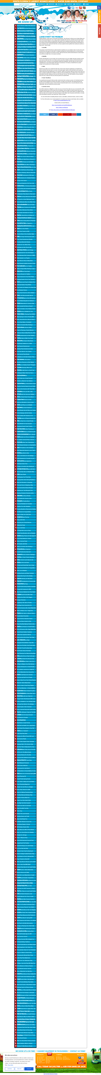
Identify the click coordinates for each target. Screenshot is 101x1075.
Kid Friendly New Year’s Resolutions (25, 442)
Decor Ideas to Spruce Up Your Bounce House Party (26, 107)
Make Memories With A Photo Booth (25, 829)
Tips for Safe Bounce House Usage (25, 169)
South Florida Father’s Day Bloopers (25, 979)
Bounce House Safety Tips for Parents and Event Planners (26, 149)
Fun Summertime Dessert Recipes (25, 487)
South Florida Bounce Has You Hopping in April (26, 911)
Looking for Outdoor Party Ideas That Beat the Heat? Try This (25, 48)
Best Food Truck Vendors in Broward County (25, 994)
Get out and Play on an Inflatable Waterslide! (24, 406)
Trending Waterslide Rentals (23, 242)
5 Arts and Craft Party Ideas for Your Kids (26, 901)
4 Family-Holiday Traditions (23, 941)
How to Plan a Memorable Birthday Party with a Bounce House (26, 144)
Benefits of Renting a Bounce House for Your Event (26, 173)
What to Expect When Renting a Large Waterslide (26, 270)
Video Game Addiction (22, 765)
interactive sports (50, 1056)
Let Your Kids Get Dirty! (22, 848)
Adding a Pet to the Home (23, 562)
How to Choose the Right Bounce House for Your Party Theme (26, 40)
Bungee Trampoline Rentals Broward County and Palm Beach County (25, 999)
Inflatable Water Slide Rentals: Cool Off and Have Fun (26, 139)
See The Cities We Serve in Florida (50, 1073)
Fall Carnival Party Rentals (23, 354)
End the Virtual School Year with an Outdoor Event (25, 398)
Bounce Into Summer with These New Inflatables (25, 390)
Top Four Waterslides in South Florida (26, 1014)
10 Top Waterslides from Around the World (25, 673)
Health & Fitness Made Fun (23, 797)
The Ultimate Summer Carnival (24, 968)
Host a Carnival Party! (22, 541)
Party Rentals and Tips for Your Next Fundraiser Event (25, 1023)
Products (42, 4)
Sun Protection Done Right (23, 640)
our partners (59, 1059)
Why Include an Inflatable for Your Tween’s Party (25, 312)
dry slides (40, 1061)
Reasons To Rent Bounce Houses (24, 1046)
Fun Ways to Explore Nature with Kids (26, 469)
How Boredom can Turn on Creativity (25, 437)
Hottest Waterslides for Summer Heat (25, 303)
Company (69, 4)
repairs (48, 1062)
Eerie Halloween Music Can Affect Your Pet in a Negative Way (26, 203)
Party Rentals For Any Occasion (24, 423)
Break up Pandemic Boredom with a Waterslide (25, 494)
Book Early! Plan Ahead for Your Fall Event (25, 729)
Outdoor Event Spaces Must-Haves (25, 340)
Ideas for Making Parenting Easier (25, 792)
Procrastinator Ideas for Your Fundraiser (26, 949)
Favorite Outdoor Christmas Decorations (26, 185)
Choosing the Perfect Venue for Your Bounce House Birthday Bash (25, 128)
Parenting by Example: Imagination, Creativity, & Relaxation (25, 879)
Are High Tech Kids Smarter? (24, 803)
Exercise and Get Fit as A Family (24, 677)
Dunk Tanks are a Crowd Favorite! (25, 378)
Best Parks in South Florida (23, 722)
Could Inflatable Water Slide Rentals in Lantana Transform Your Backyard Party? (26, 45)
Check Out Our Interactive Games (24, 618)
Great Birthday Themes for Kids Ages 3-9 (26, 535)
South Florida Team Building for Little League (26, 978)
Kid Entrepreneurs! (21, 720)
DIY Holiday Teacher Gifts (23, 827)
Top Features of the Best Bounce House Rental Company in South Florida (26, 29)
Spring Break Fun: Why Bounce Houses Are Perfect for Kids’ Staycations (26, 93)
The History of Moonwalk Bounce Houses (26, 989)
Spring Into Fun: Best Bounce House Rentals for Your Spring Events (25, 99)
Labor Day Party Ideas (22, 733)
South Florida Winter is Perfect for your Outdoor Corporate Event (26, 433)
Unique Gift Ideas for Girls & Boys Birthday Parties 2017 (25, 884)
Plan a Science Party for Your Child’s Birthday (25, 908)
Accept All (29, 1068)
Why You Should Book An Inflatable (25, 832)
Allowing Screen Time (22, 463)
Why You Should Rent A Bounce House (26, 1040)
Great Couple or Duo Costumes (24, 706)
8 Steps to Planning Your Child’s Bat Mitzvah (25, 927)
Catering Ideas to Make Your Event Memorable (25, 339)
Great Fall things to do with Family (25, 845)
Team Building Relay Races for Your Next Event (26, 1004)
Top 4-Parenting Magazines (23, 784)
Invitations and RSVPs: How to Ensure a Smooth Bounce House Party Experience (26, 101)
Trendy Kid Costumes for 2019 (24, 589)
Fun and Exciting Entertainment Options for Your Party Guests (26, 123)
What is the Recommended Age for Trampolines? (25, 296)
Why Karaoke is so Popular (23, 258)
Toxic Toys (19, 811)
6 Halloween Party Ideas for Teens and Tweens (26, 195)
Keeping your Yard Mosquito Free (25, 490)
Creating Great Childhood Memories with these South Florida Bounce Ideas (26, 881)
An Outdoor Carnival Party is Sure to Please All (25, 441)
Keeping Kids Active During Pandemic (26, 479)
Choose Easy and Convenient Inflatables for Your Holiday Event (26, 190)
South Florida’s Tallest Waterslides (25, 869)
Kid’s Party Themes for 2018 (23, 789)
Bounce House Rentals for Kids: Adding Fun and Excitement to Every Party (26, 141)
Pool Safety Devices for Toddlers (24, 266)
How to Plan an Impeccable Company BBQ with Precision (25, 1012)
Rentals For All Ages (22, 835)
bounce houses (41, 1056)
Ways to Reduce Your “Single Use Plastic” (25, 612)
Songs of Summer (21, 599)
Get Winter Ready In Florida (23, 824)
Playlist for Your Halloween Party (24, 960)
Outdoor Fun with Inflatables (23, 506)
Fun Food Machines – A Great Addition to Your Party (26, 689)
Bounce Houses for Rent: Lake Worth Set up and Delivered (26, 996)
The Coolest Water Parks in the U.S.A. (26, 661)
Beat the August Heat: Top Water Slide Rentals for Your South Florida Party (26, 67)
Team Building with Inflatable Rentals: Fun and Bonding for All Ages (26, 133)
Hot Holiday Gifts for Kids (23, 453)
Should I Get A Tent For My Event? (25, 851)
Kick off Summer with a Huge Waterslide (26, 629)
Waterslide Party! (21, 525)
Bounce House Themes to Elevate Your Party (26, 155)
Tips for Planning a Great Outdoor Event (26, 383)
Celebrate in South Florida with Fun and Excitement (26, 53)
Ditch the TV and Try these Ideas (24, 648)
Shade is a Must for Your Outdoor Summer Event (25, 382)
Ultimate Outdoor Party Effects (24, 284)
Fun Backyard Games (22, 290)
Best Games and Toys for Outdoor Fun (26, 282)
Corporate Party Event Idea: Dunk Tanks (26, 1027)
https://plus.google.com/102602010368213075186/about (63, 109)
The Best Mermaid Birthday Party (24, 794)
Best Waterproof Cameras (23, 762)
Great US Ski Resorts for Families (25, 674)
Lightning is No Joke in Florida (24, 602)
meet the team (67, 1059)
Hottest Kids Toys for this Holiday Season (25, 577)
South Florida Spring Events (23, 778)
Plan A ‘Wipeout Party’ (22, 837)
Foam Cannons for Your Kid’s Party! (25, 276)
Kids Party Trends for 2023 (23, 231)
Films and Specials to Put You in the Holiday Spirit (25, 184)
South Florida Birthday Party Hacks (25, 981)
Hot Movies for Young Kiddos (24, 511)
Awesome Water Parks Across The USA (26, 749)
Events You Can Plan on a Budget (25, 786)
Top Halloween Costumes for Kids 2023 (26, 207)
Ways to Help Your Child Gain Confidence (24, 515)
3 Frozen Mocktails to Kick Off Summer (26, 298)
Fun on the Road (21, 527)
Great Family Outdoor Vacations (24, 632)
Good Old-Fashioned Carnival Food (25, 840)
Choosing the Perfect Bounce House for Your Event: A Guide (26, 152)
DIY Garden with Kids (22, 543)
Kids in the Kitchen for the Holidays (25, 455)
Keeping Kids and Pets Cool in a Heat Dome (25, 227)
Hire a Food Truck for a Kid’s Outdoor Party (25, 294)
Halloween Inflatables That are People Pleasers (25, 206)
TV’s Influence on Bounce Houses (25, 965)
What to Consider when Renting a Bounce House (25, 547)
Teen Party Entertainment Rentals (24, 239)
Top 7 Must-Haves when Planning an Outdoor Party (25, 430)
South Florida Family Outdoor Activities (26, 586)
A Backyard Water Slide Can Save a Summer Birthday (25, 374)
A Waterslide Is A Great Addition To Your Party (26, 772)
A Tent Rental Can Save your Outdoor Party (25, 395)
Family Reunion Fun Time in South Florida (25, 897)
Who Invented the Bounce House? (25, 306)
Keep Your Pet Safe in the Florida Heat (26, 645)
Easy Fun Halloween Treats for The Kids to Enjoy (26, 713)
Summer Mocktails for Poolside (24, 503)
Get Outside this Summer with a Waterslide (24, 499)
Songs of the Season (22, 180)
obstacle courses (41, 1062)
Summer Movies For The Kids (24, 754)
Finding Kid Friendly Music (23, 501)
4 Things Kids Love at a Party (24, 530)
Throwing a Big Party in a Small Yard (25, 370)
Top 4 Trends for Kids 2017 (23, 859)
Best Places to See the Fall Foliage (25, 250)
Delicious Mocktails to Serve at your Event (25, 403)
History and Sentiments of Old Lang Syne (25, 176)
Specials (60, 4)
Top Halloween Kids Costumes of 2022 (26, 255)
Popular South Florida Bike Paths (25, 594)
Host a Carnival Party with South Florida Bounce (26, 710)
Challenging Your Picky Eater (24, 477)
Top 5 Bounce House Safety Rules (25, 260)
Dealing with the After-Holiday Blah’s (25, 931)
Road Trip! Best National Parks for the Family (25, 625)
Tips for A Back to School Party (24, 952)
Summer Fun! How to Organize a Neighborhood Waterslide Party (24, 224)
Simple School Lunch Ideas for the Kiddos (25, 561)
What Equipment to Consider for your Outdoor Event (25, 459)
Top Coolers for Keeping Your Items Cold (26, 287)
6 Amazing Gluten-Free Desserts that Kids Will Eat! (25, 660)
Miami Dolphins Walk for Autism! (24, 1043)
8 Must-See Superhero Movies (24, 634)
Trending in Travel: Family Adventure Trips (25, 558)
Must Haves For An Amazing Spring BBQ (26, 773)
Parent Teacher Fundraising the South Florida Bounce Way (26, 929)
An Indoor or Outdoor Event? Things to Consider (26, 366)
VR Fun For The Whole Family (24, 752)
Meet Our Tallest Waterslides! (24, 682)
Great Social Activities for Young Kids (26, 567)
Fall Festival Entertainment (23, 346)
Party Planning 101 (21, 776)
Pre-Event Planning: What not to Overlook (24, 368)
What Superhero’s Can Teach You (25, 947)
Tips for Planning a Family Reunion (25, 330)
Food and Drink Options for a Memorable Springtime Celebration (26, 104)
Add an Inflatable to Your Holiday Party (26, 701)
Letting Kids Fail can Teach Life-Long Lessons (25, 657)
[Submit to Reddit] (60, 114)
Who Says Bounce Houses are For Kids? (26, 861)
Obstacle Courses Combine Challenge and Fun (26, 555)
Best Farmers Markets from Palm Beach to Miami (26, 593)
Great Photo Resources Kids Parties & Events (26, 916)
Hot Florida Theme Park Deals (24, 650)
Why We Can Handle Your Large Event (26, 725)
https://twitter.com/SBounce (62, 107)
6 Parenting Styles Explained (23, 549)
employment (59, 1058)
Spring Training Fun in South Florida (25, 666)
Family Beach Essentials (22, 616)
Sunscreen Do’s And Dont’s (23, 768)
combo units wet (41, 1059)
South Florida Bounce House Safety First (26, 973)
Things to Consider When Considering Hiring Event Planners (26, 1002)
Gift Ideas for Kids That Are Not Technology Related (24, 248)
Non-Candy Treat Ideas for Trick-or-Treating (25, 214)
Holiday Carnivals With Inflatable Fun (25, 939)
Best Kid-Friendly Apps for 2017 (24, 933)
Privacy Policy (10, 1065)
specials (48, 1060)
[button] (99, 7)
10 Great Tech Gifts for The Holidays (25, 704)
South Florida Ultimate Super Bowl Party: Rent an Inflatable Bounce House (26, 1034)
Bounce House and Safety (23, 872)
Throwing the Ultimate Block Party (25, 955)
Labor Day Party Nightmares (23, 957)
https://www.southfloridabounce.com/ (62, 100)
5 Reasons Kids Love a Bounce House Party (26, 219)
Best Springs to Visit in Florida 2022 (25, 316)
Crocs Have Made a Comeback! (24, 322)
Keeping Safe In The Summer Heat (25, 744)
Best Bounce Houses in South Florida (25, 626)
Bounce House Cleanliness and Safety (26, 1024)
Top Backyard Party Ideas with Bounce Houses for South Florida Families (26, 61)
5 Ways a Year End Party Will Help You (26, 963)
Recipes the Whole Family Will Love (25, 736)
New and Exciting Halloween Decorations (26, 196)
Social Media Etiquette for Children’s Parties (25, 302)
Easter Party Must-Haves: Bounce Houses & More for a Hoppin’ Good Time (26, 96)
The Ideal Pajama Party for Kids (24, 885)
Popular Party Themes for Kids (24, 399)
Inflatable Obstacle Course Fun (24, 821)
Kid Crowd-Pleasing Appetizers (24, 461)
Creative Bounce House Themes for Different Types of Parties (25, 147)
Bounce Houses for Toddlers (23, 274)
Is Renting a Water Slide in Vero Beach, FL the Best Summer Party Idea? (26, 43)
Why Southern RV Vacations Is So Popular (25, 417)
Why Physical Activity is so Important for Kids (26, 446)
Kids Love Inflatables (22, 570)
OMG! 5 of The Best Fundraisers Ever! (26, 904)
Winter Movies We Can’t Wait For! (25, 696)
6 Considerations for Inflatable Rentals (26, 177)
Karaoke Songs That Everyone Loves (25, 236)
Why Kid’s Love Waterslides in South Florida (25, 876)
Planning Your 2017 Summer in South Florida (26, 889)
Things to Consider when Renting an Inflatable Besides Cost (25, 467)
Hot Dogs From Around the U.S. (24, 605)
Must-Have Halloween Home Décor (25, 210)
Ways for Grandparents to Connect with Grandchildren (26, 582)
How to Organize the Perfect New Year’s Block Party (26, 694)
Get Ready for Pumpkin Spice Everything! (22, 718)
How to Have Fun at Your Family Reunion (26, 680)
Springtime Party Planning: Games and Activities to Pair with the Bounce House (26, 109)
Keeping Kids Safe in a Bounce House (26, 613)
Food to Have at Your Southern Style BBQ (25, 235)
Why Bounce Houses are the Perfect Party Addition (25, 163)
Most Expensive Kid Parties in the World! (26, 920)
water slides (40, 1058)
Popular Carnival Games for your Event (26, 386)
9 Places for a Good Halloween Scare (25, 199)
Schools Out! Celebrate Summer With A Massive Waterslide (26, 758)
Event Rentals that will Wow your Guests (26, 410)
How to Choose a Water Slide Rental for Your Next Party (26, 27)
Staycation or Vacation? (22, 730)
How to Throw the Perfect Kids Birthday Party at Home (26, 37)
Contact (78, 4)
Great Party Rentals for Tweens (24, 538)
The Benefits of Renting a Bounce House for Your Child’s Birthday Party (26, 115)
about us (59, 1056)
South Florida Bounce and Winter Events (26, 944)
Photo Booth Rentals (22, 1038)
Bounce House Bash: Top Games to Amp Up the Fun (26, 125)
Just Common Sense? (22, 936)
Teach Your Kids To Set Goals (24, 805)
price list (48, 1061)
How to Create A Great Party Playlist (25, 685)
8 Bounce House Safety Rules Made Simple (25, 1007)
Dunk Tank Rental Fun (22, 819)
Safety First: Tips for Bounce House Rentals (25, 157)
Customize (9, 1068)
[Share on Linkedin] (79, 114)
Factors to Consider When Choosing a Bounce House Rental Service (26, 165)
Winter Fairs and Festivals (23, 813)
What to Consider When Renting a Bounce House (25, 326)
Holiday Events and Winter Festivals (25, 573)
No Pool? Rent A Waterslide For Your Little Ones (25, 748)
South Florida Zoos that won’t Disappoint (24, 553)
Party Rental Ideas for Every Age (24, 1030)
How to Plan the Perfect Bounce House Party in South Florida (26, 117)
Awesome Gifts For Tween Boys (24, 760)
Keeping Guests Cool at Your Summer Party (26, 280)
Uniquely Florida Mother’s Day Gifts (25, 642)
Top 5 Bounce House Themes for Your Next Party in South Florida (26, 120)
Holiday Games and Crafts (23, 816)
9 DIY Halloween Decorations (23, 359)
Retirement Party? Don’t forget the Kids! (26, 912)
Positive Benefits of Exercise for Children (26, 509)
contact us (67, 1058)
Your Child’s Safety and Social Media (25, 781)
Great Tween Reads (21, 474)
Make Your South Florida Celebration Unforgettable (25, 56)
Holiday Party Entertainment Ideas (25, 348)
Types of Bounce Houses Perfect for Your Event (26, 168)
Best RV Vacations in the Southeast (25, 447)
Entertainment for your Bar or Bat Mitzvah (24, 393)
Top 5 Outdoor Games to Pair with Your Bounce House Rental (26, 91)
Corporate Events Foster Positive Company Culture (24, 427)
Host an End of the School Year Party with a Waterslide (25, 638)
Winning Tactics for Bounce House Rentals (25, 988)
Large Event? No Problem (23, 843)
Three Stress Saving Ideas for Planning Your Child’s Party (26, 222)
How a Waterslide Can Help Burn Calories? (24, 972)
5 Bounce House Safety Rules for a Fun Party (26, 334)
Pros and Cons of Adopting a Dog (25, 485)
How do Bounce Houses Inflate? (24, 327)
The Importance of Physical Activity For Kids (26, 419)
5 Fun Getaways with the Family (24, 413)
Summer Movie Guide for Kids (24, 621)
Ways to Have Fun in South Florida (25, 421)
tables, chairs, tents (50, 1059)
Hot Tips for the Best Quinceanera (25, 923)
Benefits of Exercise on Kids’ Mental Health (25, 363)
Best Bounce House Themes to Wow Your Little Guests (25, 131)
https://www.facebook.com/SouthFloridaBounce (62, 105)
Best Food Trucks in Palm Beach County (26, 984)
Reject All (19, 1068)
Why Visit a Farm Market (22, 228)
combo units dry (41, 1060)
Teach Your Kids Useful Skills (24, 800)
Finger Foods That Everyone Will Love (26, 698)
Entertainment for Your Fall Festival (25, 252)
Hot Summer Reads (21, 738)
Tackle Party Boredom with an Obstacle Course (26, 534)
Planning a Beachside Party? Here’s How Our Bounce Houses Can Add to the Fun (26, 85)
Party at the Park (21, 519)
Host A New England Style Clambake (25, 741)
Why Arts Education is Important (24, 482)
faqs (65, 1056)
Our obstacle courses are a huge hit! (25, 669)
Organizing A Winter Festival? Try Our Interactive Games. (26, 692)
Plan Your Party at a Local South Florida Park (26, 892)
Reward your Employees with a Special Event (26, 435)
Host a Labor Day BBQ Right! (23, 864)
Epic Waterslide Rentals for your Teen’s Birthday (26, 451)
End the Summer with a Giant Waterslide (26, 608)
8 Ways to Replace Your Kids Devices (25, 664)
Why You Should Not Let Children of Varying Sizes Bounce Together (25, 216)
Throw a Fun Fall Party (22, 583)
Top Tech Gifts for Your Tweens (24, 351)
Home (86, 4)
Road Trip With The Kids (22, 808)
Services (51, 4)
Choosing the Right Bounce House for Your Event (26, 160)
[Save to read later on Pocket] (74, 114)
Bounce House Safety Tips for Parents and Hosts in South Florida (26, 112)
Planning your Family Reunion (24, 522)
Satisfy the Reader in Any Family (24, 191)
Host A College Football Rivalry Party (25, 853)
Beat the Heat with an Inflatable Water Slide (25, 473)
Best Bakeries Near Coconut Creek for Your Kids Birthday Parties (25, 900)
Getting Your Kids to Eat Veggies (24, 597)
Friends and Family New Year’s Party (25, 565)
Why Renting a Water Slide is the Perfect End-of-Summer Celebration (26, 59)
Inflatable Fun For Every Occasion (25, 714)
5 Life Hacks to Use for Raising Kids (25, 856)
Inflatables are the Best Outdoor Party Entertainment (25, 358)
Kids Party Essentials (22, 375)
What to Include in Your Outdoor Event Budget (26, 310)
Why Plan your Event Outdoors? (24, 407)
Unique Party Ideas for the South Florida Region (26, 868)
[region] (19, 1062)
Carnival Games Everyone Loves (24, 893)
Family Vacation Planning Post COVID (26, 314)
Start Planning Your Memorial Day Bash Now (26, 654)
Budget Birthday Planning (23, 517)
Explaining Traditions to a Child (24, 343)
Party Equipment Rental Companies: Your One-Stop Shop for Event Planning (26, 136)
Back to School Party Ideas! (23, 271)
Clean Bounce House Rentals (23, 495)
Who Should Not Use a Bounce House (26, 319)
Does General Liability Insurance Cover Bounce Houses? (26, 264)
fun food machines (50, 1058)
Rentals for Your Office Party (23, 244)
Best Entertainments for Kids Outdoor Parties (25, 336)
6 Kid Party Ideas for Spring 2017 (24, 917)
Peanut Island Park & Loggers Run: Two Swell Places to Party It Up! (26, 1010)
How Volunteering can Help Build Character (24, 580)
